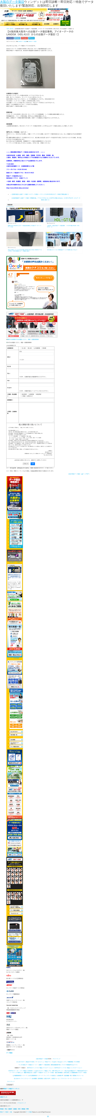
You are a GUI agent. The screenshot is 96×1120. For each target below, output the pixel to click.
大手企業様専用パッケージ (35, 1076)
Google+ (25, 38)
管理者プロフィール (78, 1076)
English (54, 1062)
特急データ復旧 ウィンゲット (11, 1089)
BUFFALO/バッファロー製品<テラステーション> (40, 1068)
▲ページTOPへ (85, 474)
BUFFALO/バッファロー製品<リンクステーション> (68, 1068)
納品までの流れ (30, 1062)
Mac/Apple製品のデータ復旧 (72, 1071)
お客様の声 (60, 1076)
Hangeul (60, 1062)
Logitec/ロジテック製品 (41, 1071)
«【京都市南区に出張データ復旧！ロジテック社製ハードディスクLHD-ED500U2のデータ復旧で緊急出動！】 (40, 194)
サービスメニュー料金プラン (43, 1062)
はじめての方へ (20, 1062)
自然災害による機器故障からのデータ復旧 (75, 1073)
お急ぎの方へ (84, 1071)
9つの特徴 (77, 1062)
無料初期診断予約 (56, 1065)
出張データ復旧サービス (40, 1073)
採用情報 (40, 1078)
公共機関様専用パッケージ (20, 1076)
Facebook (10, 38)
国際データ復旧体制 (44, 1065)
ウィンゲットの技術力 (50, 1076)
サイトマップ (56, 1059)
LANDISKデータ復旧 (22, 41)
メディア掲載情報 (68, 1062)
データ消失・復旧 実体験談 (55, 1073)
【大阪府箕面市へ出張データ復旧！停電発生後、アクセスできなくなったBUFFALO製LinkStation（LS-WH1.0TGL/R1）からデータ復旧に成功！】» (45, 199)
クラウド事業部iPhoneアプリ (70, 1065)
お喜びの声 (47, 1078)
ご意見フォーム (55, 1078)
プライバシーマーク (66, 1078)
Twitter (18, 38)
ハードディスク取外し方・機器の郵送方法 (21, 1073)
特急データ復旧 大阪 (6, 1112)
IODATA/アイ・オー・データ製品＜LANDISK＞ (20, 1071)
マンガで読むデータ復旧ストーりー (28, 1065)
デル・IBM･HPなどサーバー (56, 1071)
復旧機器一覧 (67, 1076)
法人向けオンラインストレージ (22, 1078)
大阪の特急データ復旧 (74, 474)
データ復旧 (29, 1112)
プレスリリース (77, 1078)
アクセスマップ (21, 1103)
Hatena (32, 38)
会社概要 (34, 1078)
